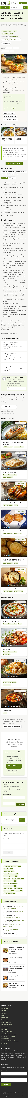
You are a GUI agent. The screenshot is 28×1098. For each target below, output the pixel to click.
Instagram (15, 1096)
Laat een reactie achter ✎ (10, 119)
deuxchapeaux (18, 377)
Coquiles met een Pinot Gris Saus (13, 503)
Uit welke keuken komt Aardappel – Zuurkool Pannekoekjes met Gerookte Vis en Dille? (12, 368)
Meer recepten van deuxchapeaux (13, 388)
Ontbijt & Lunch (18, 533)
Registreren (23, 3)
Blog (2, 1015)
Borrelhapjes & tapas (6, 31)
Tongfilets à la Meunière (10, 472)
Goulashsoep (7, 710)
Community (4, 1043)
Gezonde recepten (18, 591)
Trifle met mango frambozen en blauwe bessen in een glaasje (16, 968)
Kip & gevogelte (9, 891)
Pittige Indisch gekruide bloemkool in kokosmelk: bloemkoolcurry (15, 959)
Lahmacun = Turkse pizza (11, 621)
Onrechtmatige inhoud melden (10, 1041)
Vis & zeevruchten (17, 878)
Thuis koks (4, 1029)
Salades (19, 891)
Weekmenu (4, 1027)
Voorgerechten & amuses (7, 33)
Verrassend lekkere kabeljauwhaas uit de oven (16, 984)
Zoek (21, 820)
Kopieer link (5, 51)
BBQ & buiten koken (7, 446)
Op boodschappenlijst (8, 171)
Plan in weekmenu (21, 171)
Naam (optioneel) (7, 794)
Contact (3, 1011)
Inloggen (14, 3)
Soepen (5, 713)
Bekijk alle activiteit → (10, 933)
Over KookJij (4, 1008)
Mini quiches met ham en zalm (12, 531)
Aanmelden (20, 804)
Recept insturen (6, 1022)
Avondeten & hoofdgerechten (9, 474)
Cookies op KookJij (6, 1031)
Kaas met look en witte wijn (11, 589)
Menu (6, 7)
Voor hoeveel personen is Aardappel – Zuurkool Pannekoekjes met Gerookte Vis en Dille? (12, 346)
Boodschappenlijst (6, 1025)
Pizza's (19, 623)
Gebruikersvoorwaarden (8, 1034)
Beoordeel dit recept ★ (10, 116)
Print (12, 51)
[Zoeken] (25, 7)
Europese (6, 109)
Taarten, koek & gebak (10, 883)
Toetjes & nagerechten (10, 876)
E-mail (4, 801)
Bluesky (9, 1096)
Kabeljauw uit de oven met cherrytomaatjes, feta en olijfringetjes (16, 949)
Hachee (5, 680)
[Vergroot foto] (3, 71)
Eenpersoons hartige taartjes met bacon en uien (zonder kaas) (13, 560)
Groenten (17, 888)
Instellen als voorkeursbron (12, 726)
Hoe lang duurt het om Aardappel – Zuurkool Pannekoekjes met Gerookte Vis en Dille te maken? (12, 357)
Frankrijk (13, 109)
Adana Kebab (7, 649)
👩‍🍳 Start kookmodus (14, 163)
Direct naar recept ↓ (9, 113)
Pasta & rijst (8, 888)
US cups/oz (12, 178)
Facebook (22, 1096)
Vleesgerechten (6, 654)
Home (9, 24)
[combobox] (16, 7)
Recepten (14, 24)
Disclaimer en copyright (8, 1036)
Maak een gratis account (12, 766)
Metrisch (4, 178)
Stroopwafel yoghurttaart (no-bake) (15, 977)
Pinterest (16, 48)
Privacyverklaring (6, 1038)
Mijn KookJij (4, 1018)
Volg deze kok (6, 43)
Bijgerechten (8, 868)
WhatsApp (8, 48)
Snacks (14, 31)
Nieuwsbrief (4, 1020)
